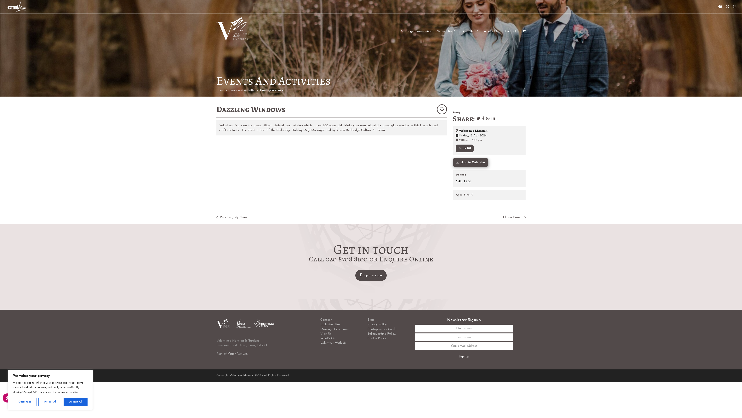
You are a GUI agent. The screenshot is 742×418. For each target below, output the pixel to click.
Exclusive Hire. (330, 324)
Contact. (326, 319)
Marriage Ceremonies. (335, 329)
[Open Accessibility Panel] (7, 398)
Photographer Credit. (382, 329)
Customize (25, 401)
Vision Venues (237, 353)
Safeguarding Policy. (382, 333)
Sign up (464, 356)
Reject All (50, 401)
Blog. (371, 319)
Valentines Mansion (473, 131)
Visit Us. (326, 333)
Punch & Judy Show (231, 218)
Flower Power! (512, 218)
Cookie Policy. (377, 338)
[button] (524, 31)
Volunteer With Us (333, 343)
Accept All (75, 401)
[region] (50, 390)
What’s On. (328, 338)
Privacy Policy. (377, 324)
